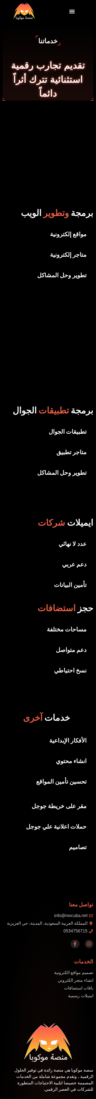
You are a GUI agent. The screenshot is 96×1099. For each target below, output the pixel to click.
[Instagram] (89, 944)
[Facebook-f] (75, 944)
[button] (72, 11)
